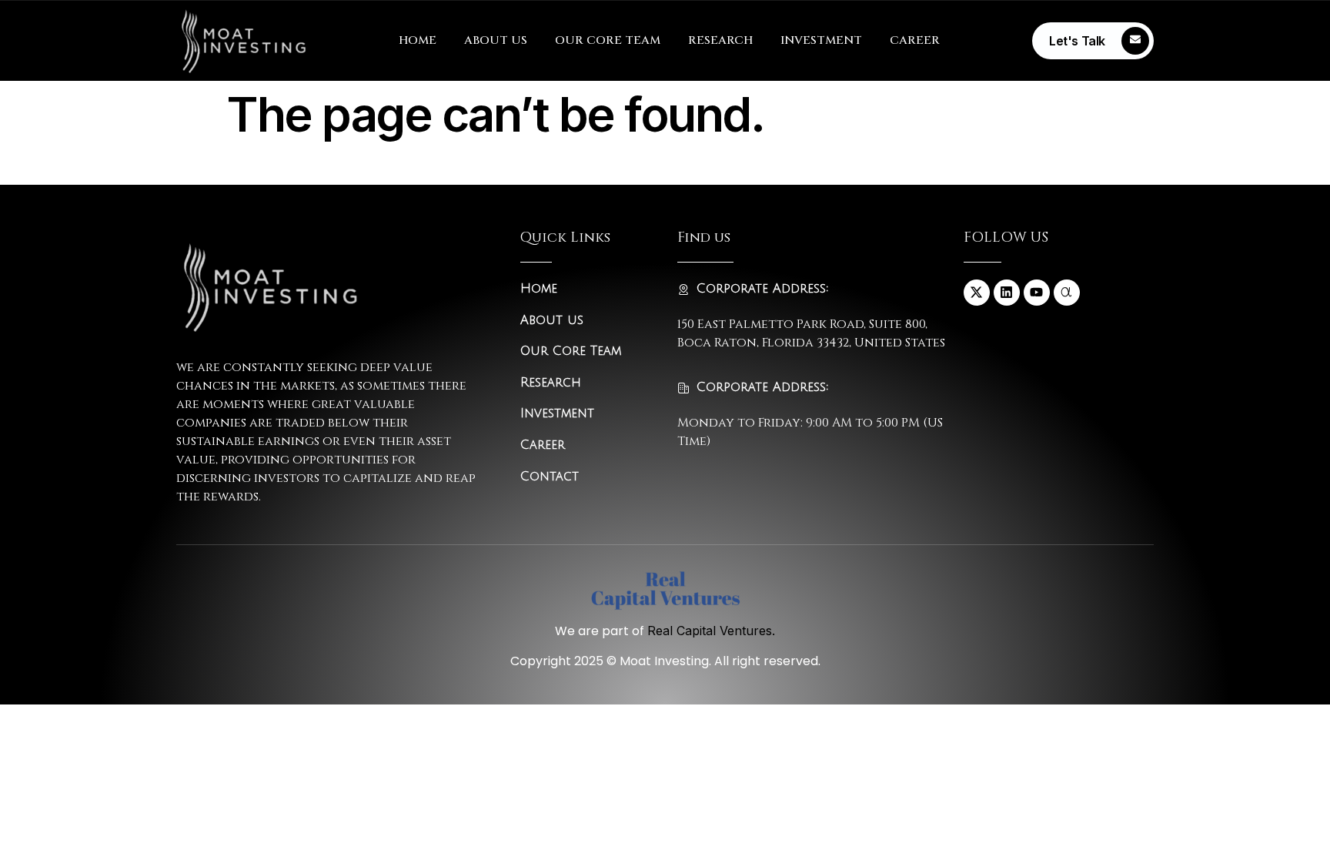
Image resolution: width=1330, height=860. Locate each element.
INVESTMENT (821, 40)
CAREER (915, 40)
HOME (417, 40)
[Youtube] (1037, 292)
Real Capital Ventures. (711, 630)
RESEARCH (720, 40)
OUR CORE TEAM (607, 40)
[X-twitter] (977, 292)
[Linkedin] (1007, 292)
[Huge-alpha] (1067, 292)
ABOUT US (495, 40)
